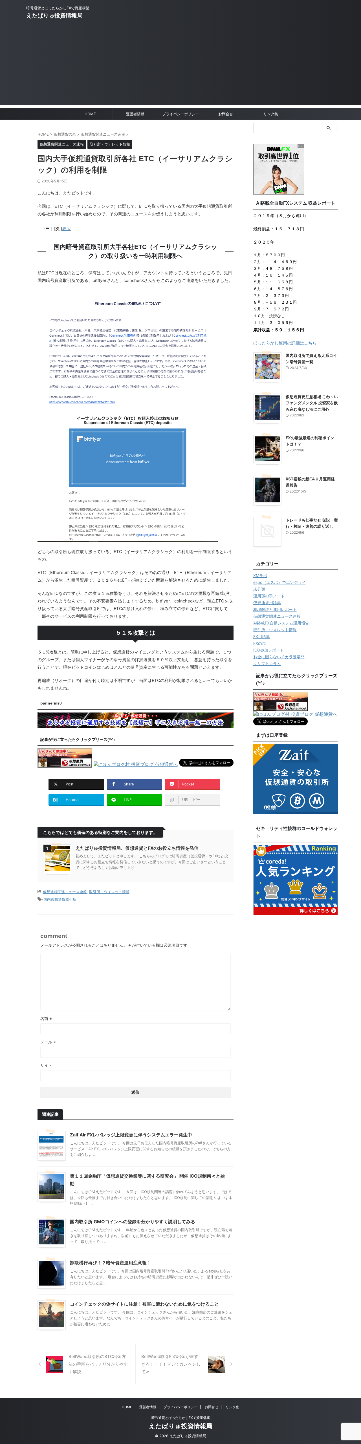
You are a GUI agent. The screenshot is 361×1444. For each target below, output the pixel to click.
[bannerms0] (136, 725)
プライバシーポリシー (180, 114)
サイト (46, 1065)
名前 (46, 1018)
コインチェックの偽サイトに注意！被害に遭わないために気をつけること (144, 1304)
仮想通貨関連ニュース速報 (65, 891)
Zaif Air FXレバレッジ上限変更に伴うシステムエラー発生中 (131, 1135)
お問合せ (225, 114)
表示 (66, 228)
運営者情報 (135, 114)
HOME (90, 114)
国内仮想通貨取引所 (59, 899)
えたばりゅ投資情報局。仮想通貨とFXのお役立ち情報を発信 (137, 848)
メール (48, 1041)
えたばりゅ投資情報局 (54, 15)
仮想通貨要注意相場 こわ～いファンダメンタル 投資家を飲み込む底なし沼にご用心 (312, 403)
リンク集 (270, 114)
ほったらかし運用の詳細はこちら (285, 343)
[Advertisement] (180, 65)
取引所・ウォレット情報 (109, 891)
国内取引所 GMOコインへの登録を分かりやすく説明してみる (132, 1221)
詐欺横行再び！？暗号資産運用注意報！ (110, 1263)
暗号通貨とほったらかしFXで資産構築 (180, 1418)
